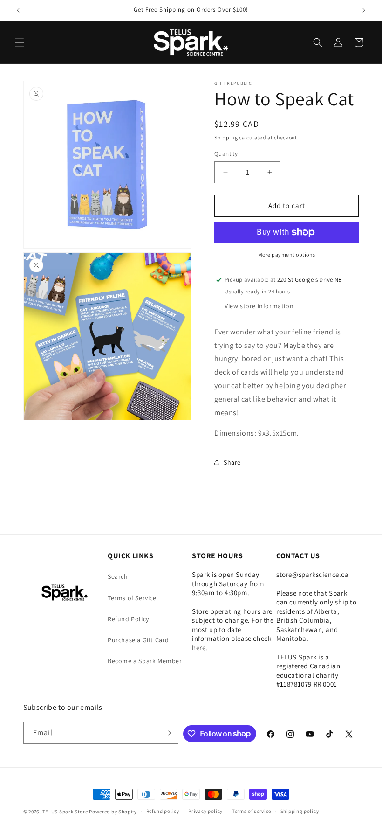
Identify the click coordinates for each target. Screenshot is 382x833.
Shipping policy (299, 811)
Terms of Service (132, 598)
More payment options (286, 254)
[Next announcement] (364, 10)
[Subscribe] (167, 733)
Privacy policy (205, 811)
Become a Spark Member (145, 661)
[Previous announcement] (18, 10)
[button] (19, 42)
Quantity (226, 154)
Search (118, 576)
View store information (259, 306)
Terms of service (251, 811)
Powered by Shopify (113, 811)
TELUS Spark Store (65, 811)
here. (200, 647)
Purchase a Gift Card (138, 640)
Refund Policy (128, 619)
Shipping (226, 137)
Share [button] (232, 462)
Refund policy (162, 811)
